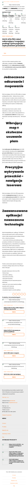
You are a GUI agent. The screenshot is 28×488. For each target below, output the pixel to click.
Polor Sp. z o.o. (5, 397)
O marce (4, 8)
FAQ (19, 16)
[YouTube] (3, 5)
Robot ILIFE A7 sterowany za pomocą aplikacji (12, 331)
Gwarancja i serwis (8, 16)
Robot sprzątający (7, 36)
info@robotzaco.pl (13, 402)
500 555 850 (12, 400)
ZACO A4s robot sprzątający (12, 374)
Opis (5, 53)
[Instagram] (23, 3)
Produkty (14, 8)
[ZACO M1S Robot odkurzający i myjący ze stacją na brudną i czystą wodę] (5, 462)
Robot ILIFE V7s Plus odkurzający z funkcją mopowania (14, 308)
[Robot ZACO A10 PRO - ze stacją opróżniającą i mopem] (5, 447)
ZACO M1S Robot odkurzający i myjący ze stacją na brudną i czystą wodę (16, 461)
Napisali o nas (6, 12)
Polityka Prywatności (6, 415)
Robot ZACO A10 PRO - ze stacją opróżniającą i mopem (16, 446)
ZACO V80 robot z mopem (11, 353)
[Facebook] (20, 3)
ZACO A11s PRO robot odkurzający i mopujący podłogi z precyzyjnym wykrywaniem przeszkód (16, 454)
